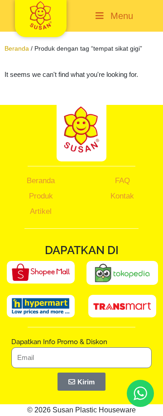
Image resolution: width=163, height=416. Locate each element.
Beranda (17, 48)
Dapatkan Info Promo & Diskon (59, 342)
